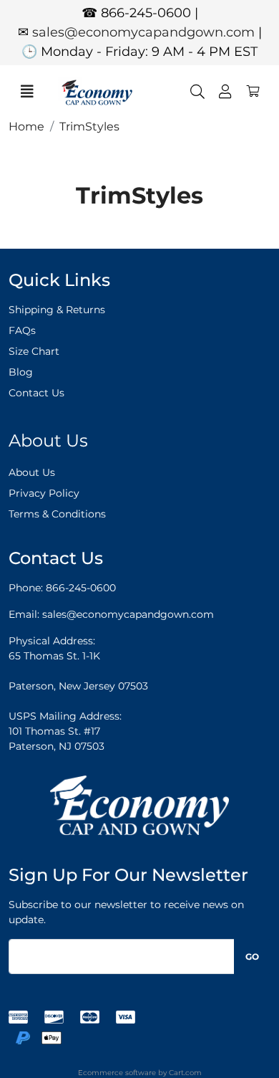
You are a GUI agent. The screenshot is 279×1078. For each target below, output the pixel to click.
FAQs (22, 330)
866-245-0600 (81, 587)
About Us (32, 472)
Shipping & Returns (57, 309)
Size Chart (34, 351)
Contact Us (36, 392)
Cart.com (185, 1072)
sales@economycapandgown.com (143, 32)
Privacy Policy (44, 493)
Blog (21, 372)
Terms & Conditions (57, 513)
